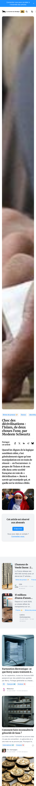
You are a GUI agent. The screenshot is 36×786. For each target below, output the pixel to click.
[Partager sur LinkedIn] (23, 443)
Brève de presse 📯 (10, 415)
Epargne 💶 (11, 684)
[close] (33, 3)
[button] (26, 11)
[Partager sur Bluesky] (32, 443)
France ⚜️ (19, 610)
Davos (23, 415)
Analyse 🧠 (21, 684)
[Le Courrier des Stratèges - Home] (13, 12)
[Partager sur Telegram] (28, 443)
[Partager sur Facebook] (15, 443)
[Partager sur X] (19, 443)
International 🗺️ (8, 745)
